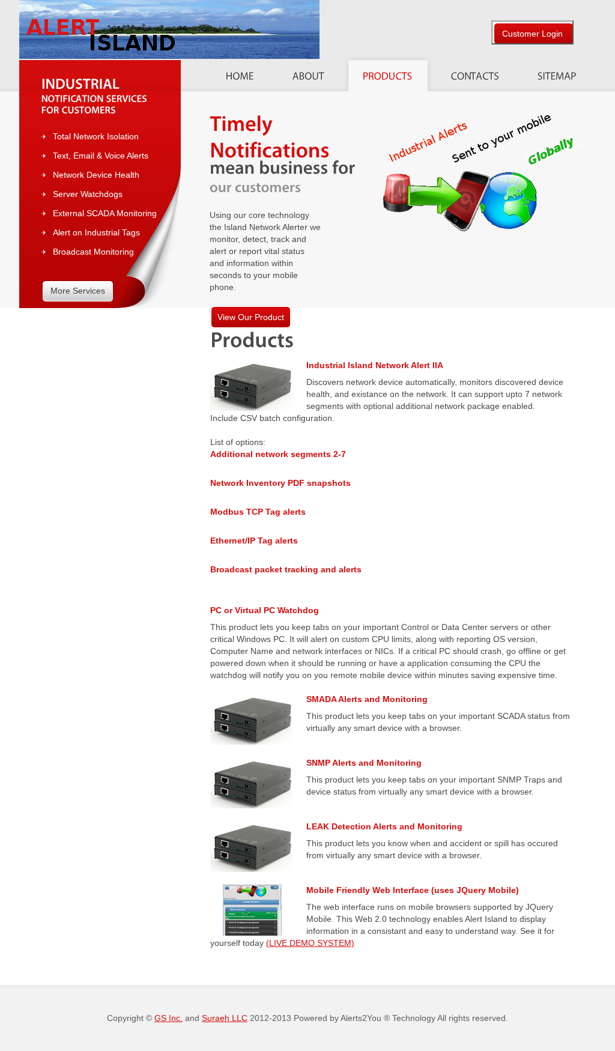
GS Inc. (168, 1018)
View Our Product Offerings (250, 320)
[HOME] (240, 73)
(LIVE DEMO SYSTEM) (310, 943)
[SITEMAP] (557, 73)
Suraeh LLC (224, 1018)
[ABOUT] (308, 73)
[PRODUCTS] (388, 73)
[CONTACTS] (475, 73)
